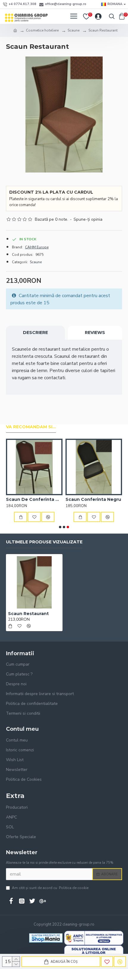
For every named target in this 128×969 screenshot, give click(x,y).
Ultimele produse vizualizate (44, 542)
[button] (60, 527)
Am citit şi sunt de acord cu (50, 887)
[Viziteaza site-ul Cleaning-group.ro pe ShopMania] (46, 938)
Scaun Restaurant (28, 613)
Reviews (95, 332)
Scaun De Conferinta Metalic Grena (34, 499)
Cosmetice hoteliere (42, 30)
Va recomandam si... (31, 426)
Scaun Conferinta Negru (93, 499)
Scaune (73, 30)
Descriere (35, 332)
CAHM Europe (37, 247)
